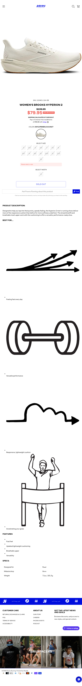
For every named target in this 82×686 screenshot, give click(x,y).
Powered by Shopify (22, 671)
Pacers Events (38, 620)
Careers (36, 617)
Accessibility (7, 623)
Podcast (36, 623)
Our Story (37, 614)
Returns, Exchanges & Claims (14, 614)
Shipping (31, 117)
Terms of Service (9, 620)
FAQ (4, 617)
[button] (3, 6)
